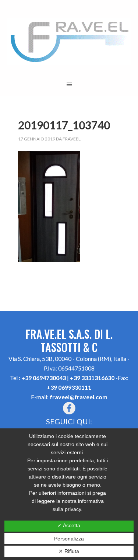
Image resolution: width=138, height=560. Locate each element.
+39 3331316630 (92, 377)
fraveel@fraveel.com (78, 396)
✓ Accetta (68, 525)
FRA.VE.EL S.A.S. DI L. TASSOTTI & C (69, 41)
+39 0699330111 (69, 387)
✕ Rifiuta (69, 551)
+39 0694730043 (43, 377)
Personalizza (69, 539)
